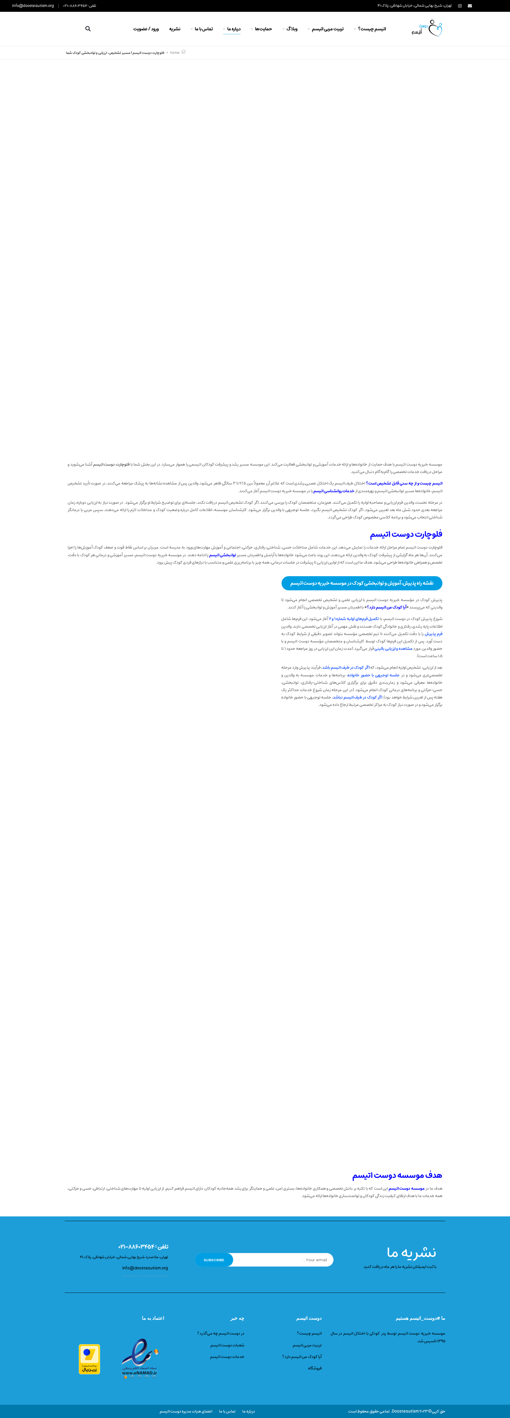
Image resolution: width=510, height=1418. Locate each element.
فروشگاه (315, 1368)
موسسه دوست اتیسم (407, 1188)
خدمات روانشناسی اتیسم (333, 491)
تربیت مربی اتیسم (307, 1345)
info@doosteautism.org (33, 6)
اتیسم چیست (310, 1333)
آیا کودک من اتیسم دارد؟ (386, 607)
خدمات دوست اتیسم (227, 1356)
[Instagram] (460, 6)
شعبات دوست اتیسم (227, 1345)
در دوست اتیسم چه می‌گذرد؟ (220, 1333)
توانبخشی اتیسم (222, 555)
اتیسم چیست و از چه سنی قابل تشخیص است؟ (404, 483)
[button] (88, 28)
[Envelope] (470, 6)
